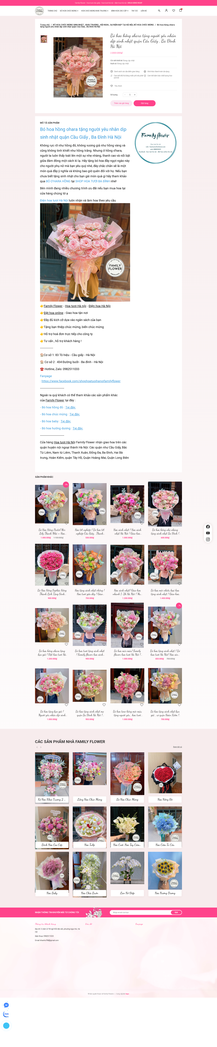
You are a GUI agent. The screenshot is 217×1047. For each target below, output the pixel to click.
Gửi (176, 912)
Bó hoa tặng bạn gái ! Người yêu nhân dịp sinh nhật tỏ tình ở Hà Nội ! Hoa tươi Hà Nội (52, 713)
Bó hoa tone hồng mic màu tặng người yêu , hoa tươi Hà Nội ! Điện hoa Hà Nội (127, 713)
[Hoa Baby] (52, 872)
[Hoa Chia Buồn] (90, 875)
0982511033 (49, 936)
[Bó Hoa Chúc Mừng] (127, 774)
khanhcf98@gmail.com (49, 940)
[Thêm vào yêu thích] (116, 86)
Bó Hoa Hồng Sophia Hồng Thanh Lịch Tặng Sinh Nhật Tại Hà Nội (52, 592)
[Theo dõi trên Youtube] (208, 533)
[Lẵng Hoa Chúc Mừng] (90, 769)
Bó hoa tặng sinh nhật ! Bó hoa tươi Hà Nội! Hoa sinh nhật (165, 652)
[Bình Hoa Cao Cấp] (52, 828)
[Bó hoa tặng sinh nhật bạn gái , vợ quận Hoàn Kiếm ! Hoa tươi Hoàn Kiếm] (165, 685)
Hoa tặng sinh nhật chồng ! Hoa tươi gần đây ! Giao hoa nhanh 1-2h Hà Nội (90, 592)
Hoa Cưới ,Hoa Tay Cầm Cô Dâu (131, 845)
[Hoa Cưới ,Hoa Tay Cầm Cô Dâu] (127, 827)
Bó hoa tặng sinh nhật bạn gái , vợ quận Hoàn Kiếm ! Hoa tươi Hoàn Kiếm (165, 713)
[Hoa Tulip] (90, 827)
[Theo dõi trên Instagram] (208, 539)
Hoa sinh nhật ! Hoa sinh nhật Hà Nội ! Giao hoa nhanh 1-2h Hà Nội (127, 531)
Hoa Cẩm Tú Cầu (165, 845)
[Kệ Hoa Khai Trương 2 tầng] (52, 778)
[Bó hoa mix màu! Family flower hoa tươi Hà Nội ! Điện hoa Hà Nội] (127, 625)
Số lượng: (114, 95)
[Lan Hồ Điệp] (127, 868)
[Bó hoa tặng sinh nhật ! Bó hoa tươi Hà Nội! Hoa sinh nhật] (165, 625)
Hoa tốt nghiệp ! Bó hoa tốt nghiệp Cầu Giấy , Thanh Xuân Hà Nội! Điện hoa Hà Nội (89, 531)
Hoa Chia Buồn (89, 893)
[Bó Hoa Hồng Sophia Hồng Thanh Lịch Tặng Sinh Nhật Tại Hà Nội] (52, 564)
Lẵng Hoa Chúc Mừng (89, 799)
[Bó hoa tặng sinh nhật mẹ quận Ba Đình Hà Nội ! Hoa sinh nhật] (90, 685)
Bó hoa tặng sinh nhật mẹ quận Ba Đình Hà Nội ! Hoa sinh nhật (90, 713)
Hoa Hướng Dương (165, 893)
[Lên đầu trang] (208, 547)
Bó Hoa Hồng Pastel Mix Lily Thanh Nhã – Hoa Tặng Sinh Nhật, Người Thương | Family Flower (52, 531)
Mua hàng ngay (135, 3)
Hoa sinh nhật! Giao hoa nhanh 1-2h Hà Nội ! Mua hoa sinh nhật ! (127, 592)
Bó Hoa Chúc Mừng (127, 799)
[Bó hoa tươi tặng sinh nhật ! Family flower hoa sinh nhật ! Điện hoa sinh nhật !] (90, 625)
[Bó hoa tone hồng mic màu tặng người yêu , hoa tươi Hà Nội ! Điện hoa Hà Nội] (127, 685)
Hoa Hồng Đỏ (165, 799)
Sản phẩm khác (44, 477)
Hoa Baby (52, 893)
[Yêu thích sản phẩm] (173, 11)
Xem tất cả (177, 747)
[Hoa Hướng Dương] (165, 871)
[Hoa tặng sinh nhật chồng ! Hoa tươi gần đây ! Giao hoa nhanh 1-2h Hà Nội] (90, 564)
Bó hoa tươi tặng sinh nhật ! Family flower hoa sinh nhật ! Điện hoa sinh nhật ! (89, 652)
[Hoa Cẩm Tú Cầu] (165, 827)
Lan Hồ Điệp (127, 893)
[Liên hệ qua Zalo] (6, 1014)
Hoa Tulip (89, 845)
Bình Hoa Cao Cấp (52, 845)
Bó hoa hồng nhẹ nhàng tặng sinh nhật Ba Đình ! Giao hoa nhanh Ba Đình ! (165, 531)
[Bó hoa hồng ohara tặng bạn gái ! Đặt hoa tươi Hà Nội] (52, 625)
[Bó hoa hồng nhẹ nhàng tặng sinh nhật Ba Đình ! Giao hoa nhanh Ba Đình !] (165, 504)
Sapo (127, 994)
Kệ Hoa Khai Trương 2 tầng (53, 799)
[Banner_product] (155, 143)
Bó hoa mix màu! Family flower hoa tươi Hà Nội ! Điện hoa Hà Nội (127, 652)
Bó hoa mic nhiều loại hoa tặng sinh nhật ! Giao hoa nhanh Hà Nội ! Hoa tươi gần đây (165, 592)
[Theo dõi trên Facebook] (208, 527)
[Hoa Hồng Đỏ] (165, 773)
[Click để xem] (78, 67)
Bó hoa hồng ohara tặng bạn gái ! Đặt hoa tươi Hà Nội (52, 652)
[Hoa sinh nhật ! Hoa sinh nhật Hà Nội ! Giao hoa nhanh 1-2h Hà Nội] (127, 504)
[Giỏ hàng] (180, 11)
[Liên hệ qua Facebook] (6, 1005)
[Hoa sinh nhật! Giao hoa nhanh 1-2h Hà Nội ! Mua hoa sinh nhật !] (127, 564)
